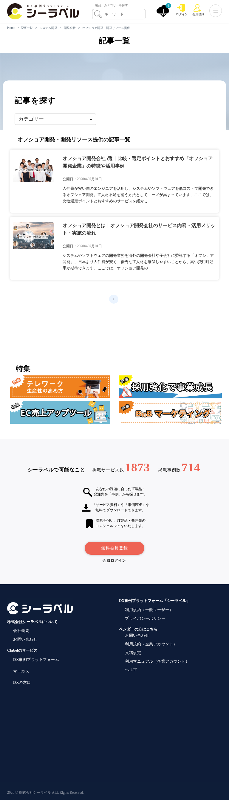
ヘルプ (131, 669)
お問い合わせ (25, 639)
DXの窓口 (22, 682)
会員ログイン (114, 560)
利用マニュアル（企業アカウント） (157, 661)
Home (11, 28)
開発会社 (70, 28)
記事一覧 (27, 28)
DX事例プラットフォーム (36, 659)
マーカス (21, 671)
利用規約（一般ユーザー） (149, 610)
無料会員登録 (114, 548)
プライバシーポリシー (145, 618)
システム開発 (48, 28)
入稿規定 (133, 652)
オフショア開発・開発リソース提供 (106, 28)
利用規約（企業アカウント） (151, 644)
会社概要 (21, 630)
